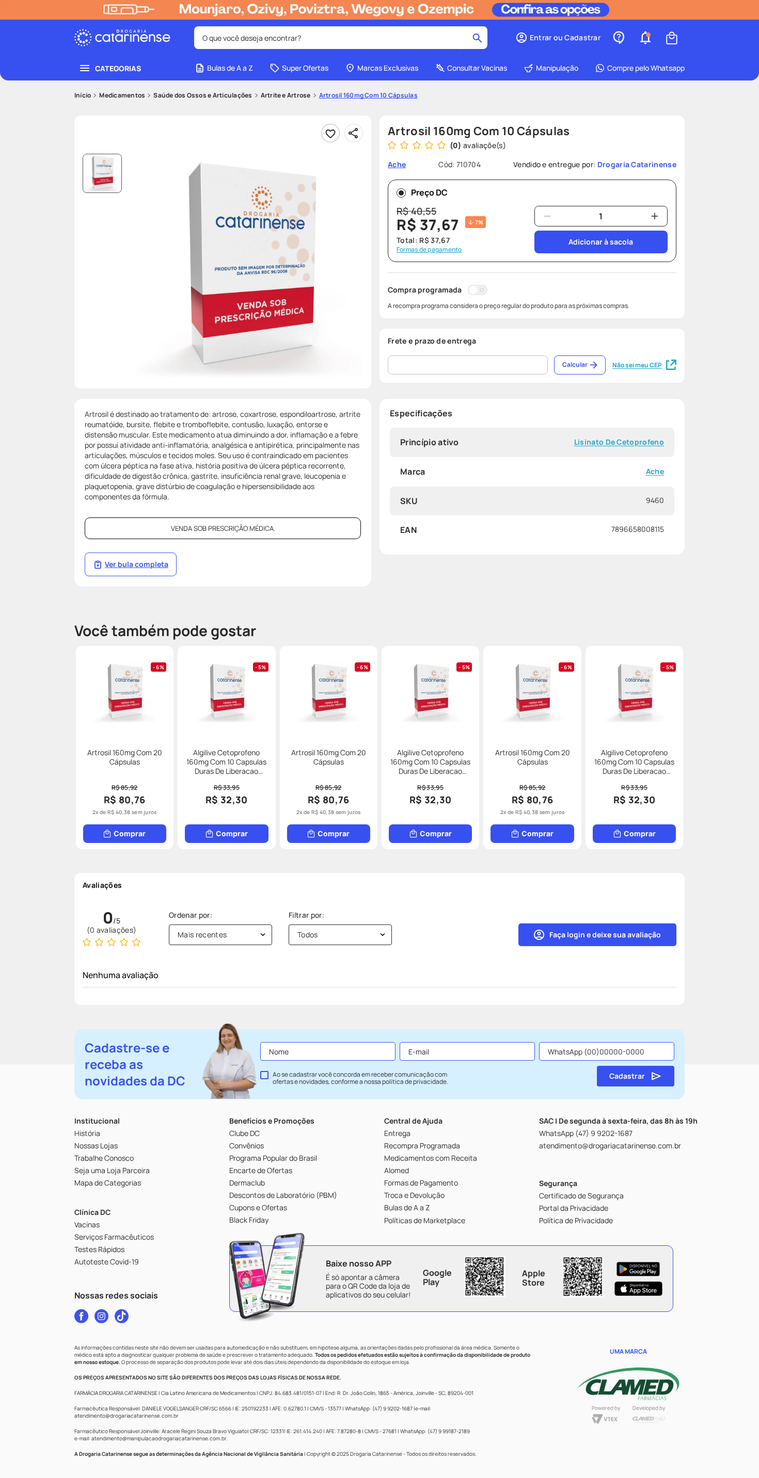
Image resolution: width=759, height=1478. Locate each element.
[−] (547, 216)
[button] (558, 37)
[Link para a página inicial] (82, 95)
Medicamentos (122, 95)
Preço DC (429, 192)
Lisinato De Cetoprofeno (619, 442)
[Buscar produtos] (477, 37)
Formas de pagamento (429, 250)
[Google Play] (638, 1269)
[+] (654, 216)
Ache (655, 471)
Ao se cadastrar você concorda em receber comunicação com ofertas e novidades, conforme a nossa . (360, 1078)
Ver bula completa (136, 564)
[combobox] (340, 37)
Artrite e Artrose (286, 95)
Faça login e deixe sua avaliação (605, 934)
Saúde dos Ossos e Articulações (202, 95)
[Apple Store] (638, 1288)
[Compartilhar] (353, 133)
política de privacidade (414, 1081)
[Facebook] (81, 1316)
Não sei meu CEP (637, 365)
